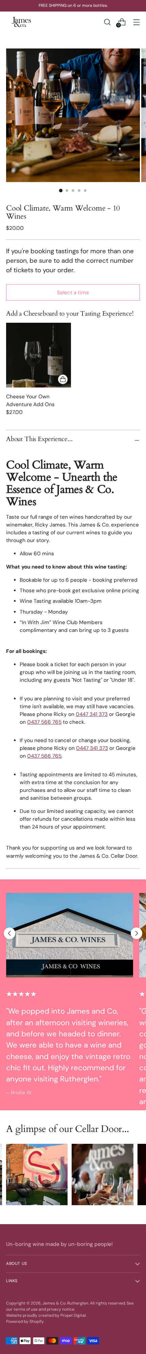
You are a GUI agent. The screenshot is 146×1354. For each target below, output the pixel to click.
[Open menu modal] (136, 22)
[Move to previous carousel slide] (9, 933)
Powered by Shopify (25, 1321)
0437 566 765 (44, 722)
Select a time (73, 292)
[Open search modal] (107, 22)
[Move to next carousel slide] (136, 933)
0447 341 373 (92, 714)
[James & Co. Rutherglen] (21, 21)
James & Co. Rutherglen (65, 1303)
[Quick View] (63, 379)
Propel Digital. (73, 1315)
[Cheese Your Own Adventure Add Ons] (38, 355)
